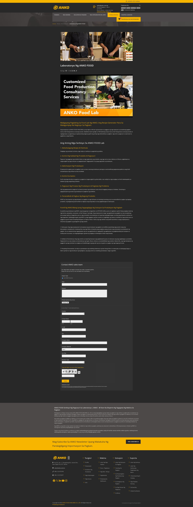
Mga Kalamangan (89, 475)
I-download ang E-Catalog (135, 477)
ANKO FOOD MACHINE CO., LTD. (71, 502)
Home (58, 23)
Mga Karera (88, 479)
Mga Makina (66, 15)
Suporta (130, 1)
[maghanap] (139, 5)
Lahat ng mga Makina (104, 463)
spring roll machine (108, 430)
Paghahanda (103, 475)
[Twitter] (68, 71)
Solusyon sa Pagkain (80, 15)
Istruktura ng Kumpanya (88, 470)
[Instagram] (66, 480)
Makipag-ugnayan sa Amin (94, 432)
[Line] (72, 71)
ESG (86, 482)
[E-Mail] (74, 71)
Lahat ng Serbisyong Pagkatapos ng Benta (134, 469)
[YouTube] (63, 480)
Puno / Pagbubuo (105, 468)
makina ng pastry (125, 430)
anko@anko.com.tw (102, 5)
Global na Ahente (135, 491)
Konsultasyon (113, 15)
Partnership (133, 487)
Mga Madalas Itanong (134, 482)
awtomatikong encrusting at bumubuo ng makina (91, 430)
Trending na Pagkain (118, 469)
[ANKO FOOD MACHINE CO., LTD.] (66, 457)
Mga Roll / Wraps (104, 471)
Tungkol (56, 15)
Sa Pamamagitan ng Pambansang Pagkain (119, 476)
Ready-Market (137, 503)
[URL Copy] (76, 71)
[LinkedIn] (70, 71)
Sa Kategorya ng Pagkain (119, 482)
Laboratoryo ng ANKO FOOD (77, 23)
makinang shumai (133, 430)
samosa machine (116, 430)
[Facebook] (66, 71)
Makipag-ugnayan (126, 15)
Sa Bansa (117, 493)
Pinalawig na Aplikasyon (103, 480)
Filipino (137, 1)
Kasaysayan (88, 466)
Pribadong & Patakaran (58, 504)
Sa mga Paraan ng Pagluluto (120, 488)
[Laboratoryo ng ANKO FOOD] (96, 47)
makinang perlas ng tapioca (60, 432)
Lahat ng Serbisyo (135, 462)
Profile (87, 462)
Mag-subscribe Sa (133, 441)
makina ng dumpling (72, 432)
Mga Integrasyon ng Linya (98, 15)
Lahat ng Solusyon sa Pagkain (120, 463)
